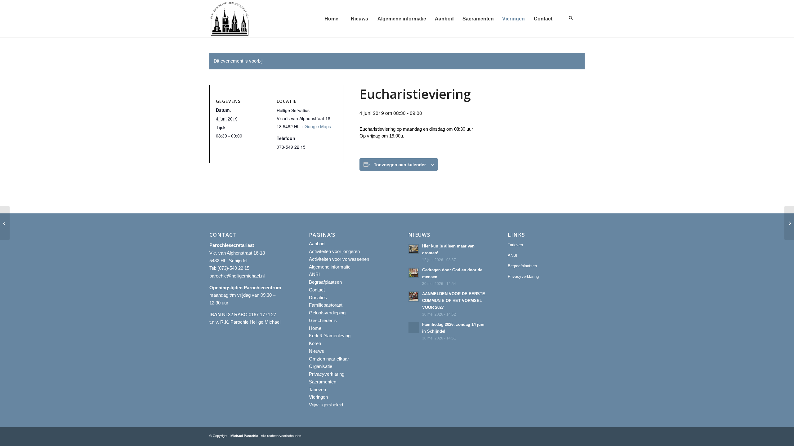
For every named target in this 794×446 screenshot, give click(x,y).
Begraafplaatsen (325, 282)
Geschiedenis (323, 320)
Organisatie (320, 366)
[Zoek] (571, 18)
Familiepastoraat (325, 305)
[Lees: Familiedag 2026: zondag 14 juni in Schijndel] (413, 327)
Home (315, 328)
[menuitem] (331, 18)
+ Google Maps (316, 126)
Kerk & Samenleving (329, 335)
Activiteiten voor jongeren (334, 251)
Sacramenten (322, 381)
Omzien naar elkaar (329, 358)
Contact (317, 289)
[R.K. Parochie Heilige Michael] (229, 18)
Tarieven (317, 389)
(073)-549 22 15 (233, 268)
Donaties (318, 297)
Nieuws (316, 351)
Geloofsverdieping (327, 312)
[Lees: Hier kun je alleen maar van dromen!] (413, 249)
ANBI (314, 274)
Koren (315, 343)
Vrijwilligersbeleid (326, 404)
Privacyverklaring (326, 374)
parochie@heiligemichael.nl (237, 275)
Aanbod (316, 243)
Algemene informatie (329, 266)
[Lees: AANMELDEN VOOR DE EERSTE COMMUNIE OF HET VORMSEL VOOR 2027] (413, 296)
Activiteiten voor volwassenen (339, 259)
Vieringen (318, 397)
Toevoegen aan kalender (400, 164)
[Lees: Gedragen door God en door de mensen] (413, 272)
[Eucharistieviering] (5, 223)
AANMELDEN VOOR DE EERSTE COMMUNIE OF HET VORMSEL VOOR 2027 (453, 300)
